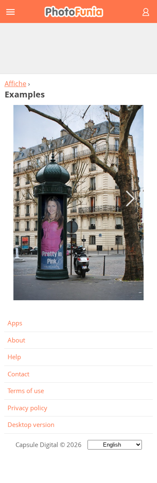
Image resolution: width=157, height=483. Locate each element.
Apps (15, 323)
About (16, 340)
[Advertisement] (79, 48)
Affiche (15, 83)
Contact (18, 374)
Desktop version (31, 424)
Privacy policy (27, 408)
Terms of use (26, 390)
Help (14, 357)
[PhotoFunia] (77, 11)
